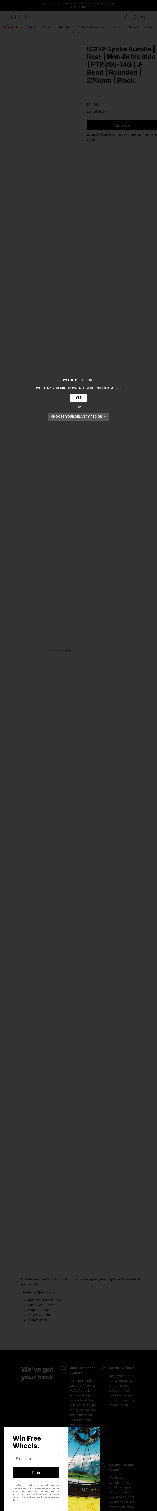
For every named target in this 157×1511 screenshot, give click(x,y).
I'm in (36, 1472)
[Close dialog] (94, 1432)
